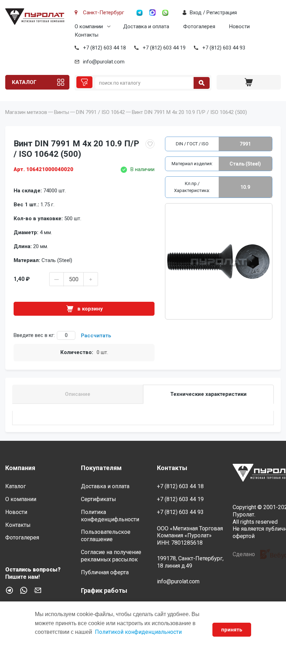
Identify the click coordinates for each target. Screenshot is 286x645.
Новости (239, 26)
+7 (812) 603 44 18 (104, 48)
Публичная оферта (105, 572)
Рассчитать (96, 335)
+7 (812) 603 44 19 (164, 48)
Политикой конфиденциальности (138, 632)
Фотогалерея (199, 26)
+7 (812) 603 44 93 (223, 48)
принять (231, 630)
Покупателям (101, 467)
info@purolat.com (104, 62)
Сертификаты (98, 499)
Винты (61, 112)
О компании (89, 26)
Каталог (24, 82)
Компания (20, 467)
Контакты (86, 35)
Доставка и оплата (146, 26)
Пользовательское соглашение (105, 536)
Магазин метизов (26, 112)
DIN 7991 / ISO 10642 (100, 112)
